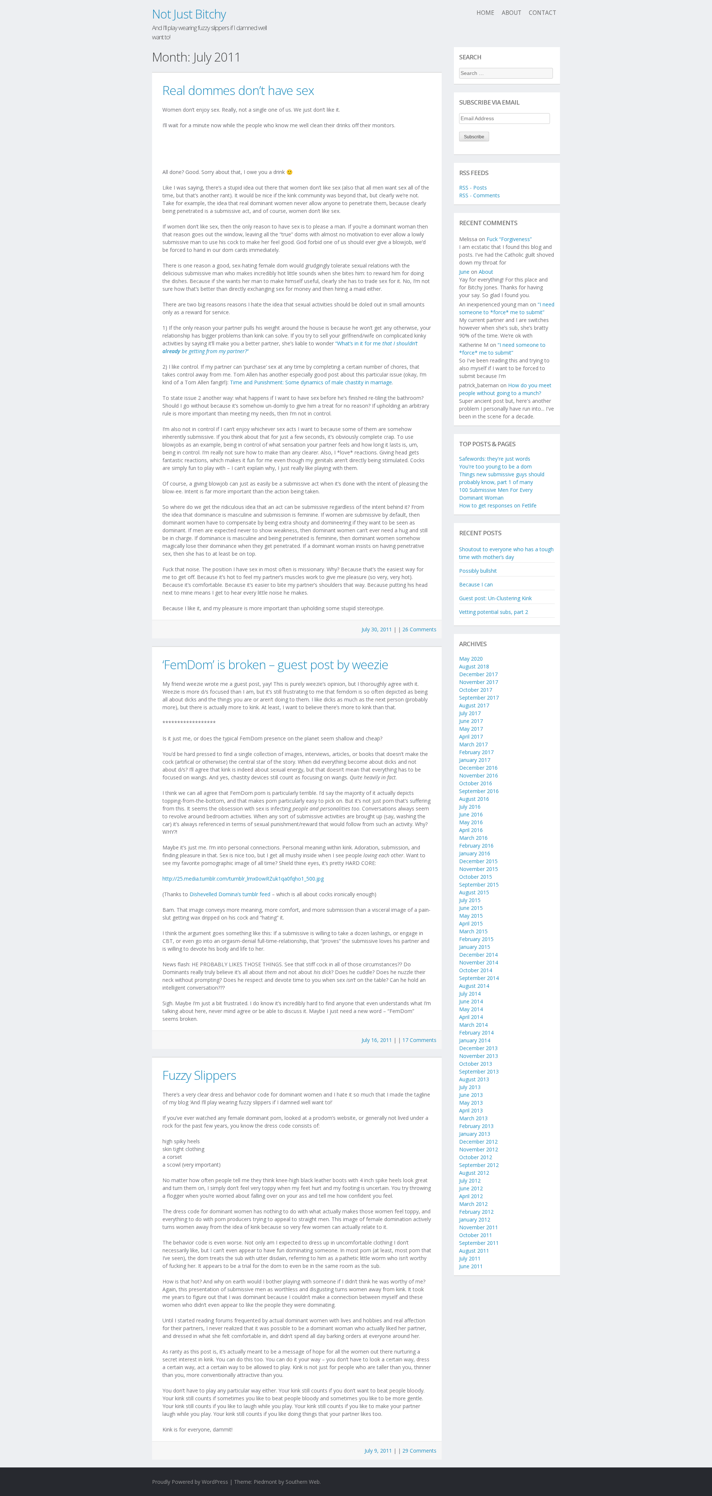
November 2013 (478, 1055)
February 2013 (476, 1126)
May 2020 (471, 658)
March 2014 (473, 1024)
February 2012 (476, 1211)
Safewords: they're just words (494, 458)
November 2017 (478, 681)
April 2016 (471, 830)
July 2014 (470, 993)
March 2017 (473, 744)
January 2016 (474, 853)
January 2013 (474, 1133)
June (464, 271)
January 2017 (474, 759)
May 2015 (471, 915)
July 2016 (470, 806)
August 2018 (474, 666)
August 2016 (474, 798)
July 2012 (470, 1180)
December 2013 (478, 1048)
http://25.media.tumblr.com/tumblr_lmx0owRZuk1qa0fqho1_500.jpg (243, 878)
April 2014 (471, 1016)
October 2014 (475, 970)
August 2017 (474, 705)
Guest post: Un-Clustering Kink (495, 598)
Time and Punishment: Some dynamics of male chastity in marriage (311, 382)
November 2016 (478, 775)
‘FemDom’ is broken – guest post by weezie (275, 664)
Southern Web (303, 1481)
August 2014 (474, 985)
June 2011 (471, 1266)
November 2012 (478, 1149)
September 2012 (479, 1164)
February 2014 (476, 1032)
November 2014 (478, 962)
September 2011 (479, 1242)
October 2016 (475, 783)
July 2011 (470, 1258)
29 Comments (419, 1450)
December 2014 (478, 954)
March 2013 (473, 1118)
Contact (542, 13)
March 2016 (473, 837)
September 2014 (479, 978)
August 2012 (474, 1172)
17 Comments (419, 1039)
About (511, 13)
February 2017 (476, 752)
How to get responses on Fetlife (498, 505)
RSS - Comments (479, 195)
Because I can (476, 584)
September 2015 (479, 884)
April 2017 (471, 736)
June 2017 (471, 720)
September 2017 (479, 697)
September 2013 (479, 1071)
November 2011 (478, 1227)
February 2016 (476, 845)
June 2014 (471, 1001)
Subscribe (474, 136)
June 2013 (471, 1094)
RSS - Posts (473, 187)
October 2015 (475, 876)
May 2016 (471, 822)
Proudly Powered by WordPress (190, 1481)
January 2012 (474, 1219)
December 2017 (478, 674)
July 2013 (470, 1087)
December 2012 (478, 1141)
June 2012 (471, 1188)
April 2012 (471, 1196)
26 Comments (419, 629)
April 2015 (471, 923)
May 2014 (471, 1009)
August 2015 (474, 892)
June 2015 (471, 907)
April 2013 (471, 1110)
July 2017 (470, 713)
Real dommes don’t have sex (238, 90)
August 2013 (474, 1079)
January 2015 (474, 946)
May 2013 (471, 1102)
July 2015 (470, 900)
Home (485, 13)
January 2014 (474, 1040)
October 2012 (475, 1157)
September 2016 (479, 791)
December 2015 (478, 861)
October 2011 (475, 1235)
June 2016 (471, 814)
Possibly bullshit (478, 570)
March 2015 (473, 931)
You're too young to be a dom (495, 466)
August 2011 (474, 1250)
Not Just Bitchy (189, 14)
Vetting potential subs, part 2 (493, 611)
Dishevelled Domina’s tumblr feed (229, 894)
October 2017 (475, 689)
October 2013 (475, 1063)
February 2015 (476, 939)
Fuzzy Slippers (199, 1075)
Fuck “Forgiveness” (509, 239)
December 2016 (478, 767)
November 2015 (478, 868)
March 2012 (473, 1203)
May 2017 (471, 728)
